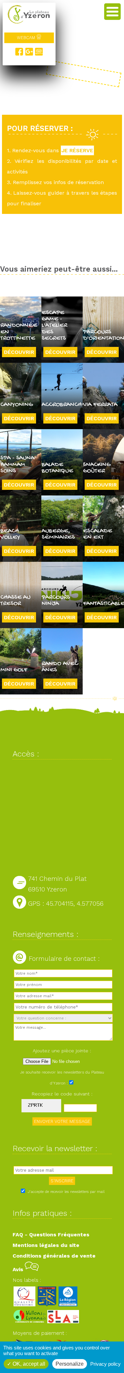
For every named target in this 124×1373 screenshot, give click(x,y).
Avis (19, 1269)
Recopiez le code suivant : (62, 1093)
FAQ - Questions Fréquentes (51, 1234)
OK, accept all (28, 1364)
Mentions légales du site (46, 1245)
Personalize (70, 1364)
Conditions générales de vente (54, 1256)
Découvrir (19, 352)
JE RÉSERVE (77, 150)
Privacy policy (105, 1364)
